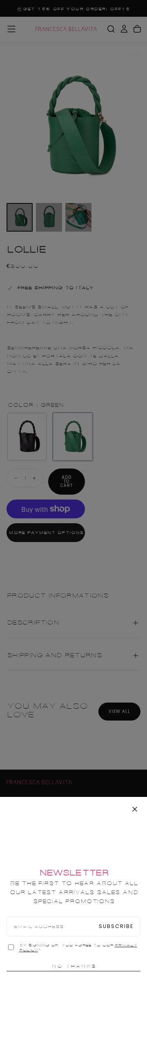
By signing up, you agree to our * (78, 947)
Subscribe (116, 926)
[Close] (135, 809)
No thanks (73, 966)
